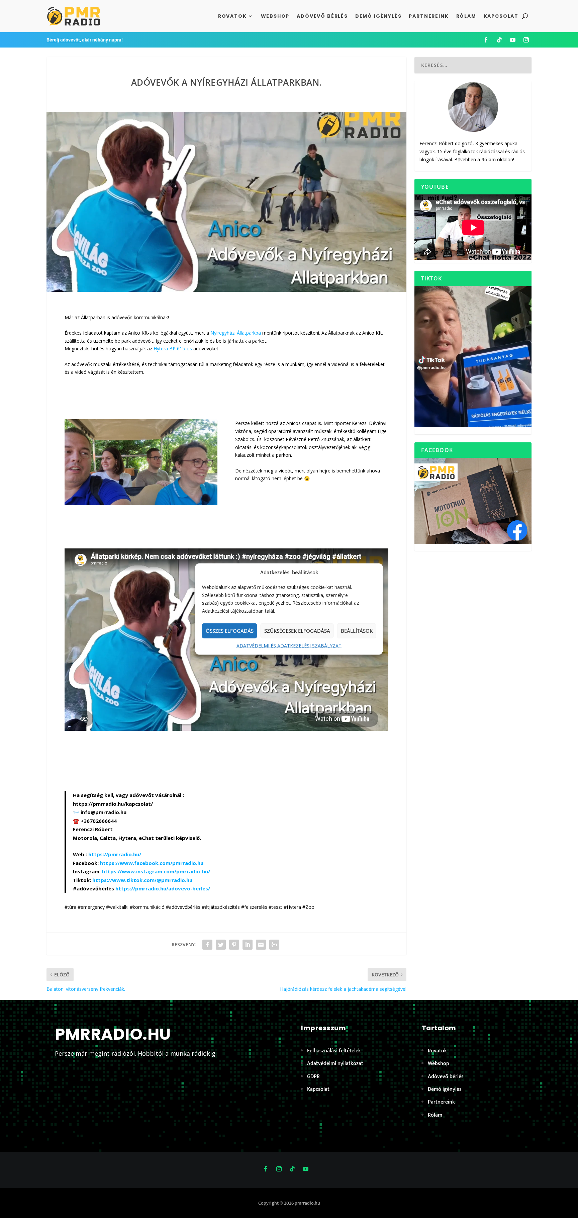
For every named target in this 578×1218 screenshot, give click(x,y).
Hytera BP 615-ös (173, 348)
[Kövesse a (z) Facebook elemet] (486, 39)
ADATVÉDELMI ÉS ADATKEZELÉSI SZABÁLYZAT (289, 645)
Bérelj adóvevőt (63, 39)
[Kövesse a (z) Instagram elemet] (526, 39)
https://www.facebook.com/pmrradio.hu (151, 863)
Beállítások (357, 630)
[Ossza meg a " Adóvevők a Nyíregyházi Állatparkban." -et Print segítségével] (274, 944)
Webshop (275, 16)
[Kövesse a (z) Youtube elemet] (512, 39)
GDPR (313, 1076)
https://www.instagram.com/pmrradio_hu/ (156, 871)
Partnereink (429, 16)
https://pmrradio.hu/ (114, 854)
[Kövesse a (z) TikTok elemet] (499, 39)
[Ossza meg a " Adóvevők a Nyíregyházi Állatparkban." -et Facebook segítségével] (207, 944)
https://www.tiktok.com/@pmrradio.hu (142, 880)
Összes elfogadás (230, 630)
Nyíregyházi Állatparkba (235, 333)
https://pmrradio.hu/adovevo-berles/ (162, 888)
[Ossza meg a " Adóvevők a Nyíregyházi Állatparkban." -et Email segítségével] (261, 944)
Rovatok (232, 16)
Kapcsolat (501, 16)
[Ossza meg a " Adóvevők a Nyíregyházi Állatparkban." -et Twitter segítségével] (220, 944)
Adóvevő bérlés (322, 16)
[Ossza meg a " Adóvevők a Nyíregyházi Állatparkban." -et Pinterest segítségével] (234, 944)
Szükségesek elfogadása (297, 630)
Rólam (466, 16)
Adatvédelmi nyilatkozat (335, 1063)
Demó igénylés (378, 16)
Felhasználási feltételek (334, 1050)
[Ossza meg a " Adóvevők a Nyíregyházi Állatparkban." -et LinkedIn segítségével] (247, 944)
